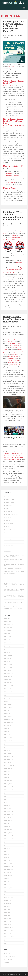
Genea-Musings (18, 353)
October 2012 (8, 817)
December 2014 (9, 756)
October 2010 (8, 872)
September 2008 (9, 937)
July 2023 (7, 652)
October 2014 (8, 762)
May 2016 (7, 731)
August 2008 (8, 940)
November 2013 (9, 790)
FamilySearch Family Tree (9, 86)
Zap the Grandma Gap (12, 366)
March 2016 (8, 734)
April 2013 (7, 802)
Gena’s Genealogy (14, 345)
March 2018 (8, 701)
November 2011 (9, 839)
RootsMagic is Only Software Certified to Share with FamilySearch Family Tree (13, 26)
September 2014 (9, 765)
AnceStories (12, 338)
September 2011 (9, 842)
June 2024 (7, 640)
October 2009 (8, 900)
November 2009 (9, 897)
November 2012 (9, 814)
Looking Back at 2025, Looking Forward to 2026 (14, 564)
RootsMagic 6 (11, 66)
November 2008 (9, 930)
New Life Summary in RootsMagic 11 (13, 568)
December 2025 (9, 624)
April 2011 (7, 857)
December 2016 (9, 719)
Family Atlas (6, 457)
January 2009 (8, 924)
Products (8, 536)
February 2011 (9, 860)
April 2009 (7, 915)
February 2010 (9, 888)
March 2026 (8, 621)
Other (7, 526)
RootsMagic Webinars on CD (12, 459)
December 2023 (9, 649)
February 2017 (9, 716)
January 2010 (8, 891)
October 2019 (8, 689)
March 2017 (8, 713)
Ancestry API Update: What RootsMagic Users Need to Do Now (13, 555)
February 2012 (9, 829)
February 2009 (9, 921)
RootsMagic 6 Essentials (12, 175)
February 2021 (9, 670)
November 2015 (9, 747)
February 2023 (9, 655)
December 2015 (9, 744)
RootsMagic (13, 235)
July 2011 (7, 848)
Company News (10, 502)
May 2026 (7, 618)
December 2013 (9, 787)
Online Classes (9, 523)
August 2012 (8, 820)
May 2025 (7, 633)
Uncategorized (9, 545)
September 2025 (9, 630)
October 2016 (8, 725)
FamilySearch (9, 517)
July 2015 (7, 750)
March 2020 (8, 679)
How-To (8, 520)
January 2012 (8, 832)
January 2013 (8, 808)
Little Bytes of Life (12, 358)
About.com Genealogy (8, 272)
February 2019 (9, 698)
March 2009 (8, 918)
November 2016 (9, 722)
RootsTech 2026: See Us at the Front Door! (13, 560)
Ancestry (8, 496)
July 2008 (7, 943)
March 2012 (8, 826)
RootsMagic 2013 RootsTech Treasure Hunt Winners (13, 319)
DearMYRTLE (10, 341)
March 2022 (8, 661)
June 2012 (7, 823)
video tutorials (18, 177)
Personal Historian (10, 529)
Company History (10, 499)
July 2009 (7, 906)
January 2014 (8, 783)
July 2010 (7, 878)
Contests (8, 508)
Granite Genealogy (16, 354)
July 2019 (7, 695)
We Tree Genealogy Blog (14, 364)
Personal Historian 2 (16, 455)
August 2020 (8, 676)
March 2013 (8, 805)
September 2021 (9, 667)
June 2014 (7, 774)
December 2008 (9, 927)
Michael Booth (15, 35)
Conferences (9, 505)
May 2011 (7, 854)
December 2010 (9, 866)
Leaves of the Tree (13, 356)
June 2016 (7, 728)
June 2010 (7, 881)
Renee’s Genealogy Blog (13, 360)
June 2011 (7, 851)
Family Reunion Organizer (16, 457)
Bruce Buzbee (15, 224)
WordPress (23, 974)
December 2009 (9, 894)
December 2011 (9, 836)
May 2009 (7, 912)
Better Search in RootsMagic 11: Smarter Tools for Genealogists (14, 572)
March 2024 (8, 643)
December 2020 (9, 673)
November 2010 (9, 869)
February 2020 (9, 682)
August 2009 (8, 903)
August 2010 (8, 875)
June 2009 (7, 909)
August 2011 (8, 845)
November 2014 (9, 759)
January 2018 (8, 707)
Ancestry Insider (12, 340)
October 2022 (8, 658)
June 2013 (7, 799)
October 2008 (8, 934)
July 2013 (7, 796)
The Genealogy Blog (12, 362)
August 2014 (8, 768)
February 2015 (9, 753)
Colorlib (13, 974)
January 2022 (8, 664)
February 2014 (9, 780)
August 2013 (8, 793)
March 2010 (8, 885)
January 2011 (8, 863)
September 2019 (9, 692)
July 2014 (7, 771)
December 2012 (9, 811)
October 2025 (8, 627)
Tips (7, 542)
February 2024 (9, 646)
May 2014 (7, 777)
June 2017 (7, 710)
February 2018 (9, 704)
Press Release (9, 533)
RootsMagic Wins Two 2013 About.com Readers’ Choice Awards (13, 216)
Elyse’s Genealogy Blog (14, 343)
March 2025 (8, 637)
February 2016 (9, 738)
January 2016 (8, 741)
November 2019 (9, 685)
